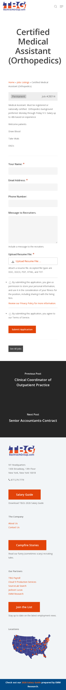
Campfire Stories (27, 545)
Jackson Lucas (15, 589)
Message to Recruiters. (22, 212)
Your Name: (15, 164)
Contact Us (13, 527)
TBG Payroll (14, 577)
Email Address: (17, 180)
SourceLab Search (17, 585)
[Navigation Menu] (61, 6)
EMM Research (15, 593)
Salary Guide (24, 494)
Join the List (24, 607)
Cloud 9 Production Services (22, 581)
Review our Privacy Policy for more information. (32, 303)
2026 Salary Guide (31, 682)
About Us (13, 523)
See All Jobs (15, 348)
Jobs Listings (23, 82)
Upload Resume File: (20, 254)
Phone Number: (17, 196)
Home (11, 82)
